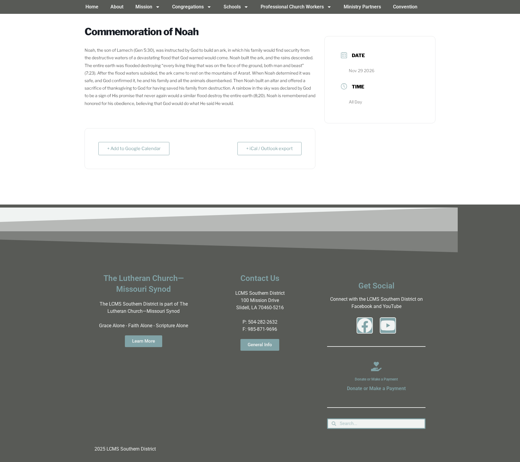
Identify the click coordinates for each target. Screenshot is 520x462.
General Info (260, 344)
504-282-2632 (262, 322)
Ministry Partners (362, 7)
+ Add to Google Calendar (134, 148)
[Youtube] (388, 325)
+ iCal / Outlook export (269, 148)
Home (91, 7)
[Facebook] (365, 325)
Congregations (188, 7)
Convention (405, 7)
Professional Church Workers (292, 7)
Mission (143, 7)
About (116, 7)
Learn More (143, 341)
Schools (232, 7)
